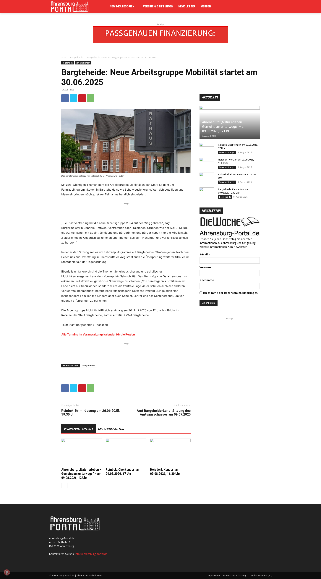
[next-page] (69, 485)
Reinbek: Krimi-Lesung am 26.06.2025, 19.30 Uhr (90, 412)
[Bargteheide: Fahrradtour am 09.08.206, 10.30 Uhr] (207, 193)
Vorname (206, 267)
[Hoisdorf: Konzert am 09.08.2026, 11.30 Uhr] (170, 452)
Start (63, 57)
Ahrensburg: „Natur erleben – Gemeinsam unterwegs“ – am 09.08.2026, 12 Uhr (81, 474)
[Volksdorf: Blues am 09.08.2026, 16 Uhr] (207, 178)
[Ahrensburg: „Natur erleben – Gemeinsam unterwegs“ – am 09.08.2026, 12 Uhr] (81, 452)
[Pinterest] (82, 98)
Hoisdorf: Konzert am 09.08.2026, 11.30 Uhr (165, 472)
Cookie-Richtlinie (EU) (261, 575)
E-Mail (205, 254)
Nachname (207, 280)
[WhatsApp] (90, 98)
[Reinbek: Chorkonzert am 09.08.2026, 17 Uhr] (126, 452)
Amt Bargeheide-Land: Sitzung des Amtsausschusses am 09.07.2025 (164, 412)
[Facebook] (65, 98)
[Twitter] (73, 98)
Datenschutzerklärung (234, 575)
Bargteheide (76, 57)
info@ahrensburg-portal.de (91, 554)
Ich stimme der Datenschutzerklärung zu (230, 293)
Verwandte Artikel (78, 429)
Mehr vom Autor (111, 429)
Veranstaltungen (83, 62)
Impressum (214, 575)
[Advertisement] (125, 211)
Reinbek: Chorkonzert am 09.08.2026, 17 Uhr (123, 472)
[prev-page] (63, 485)
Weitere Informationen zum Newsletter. (223, 247)
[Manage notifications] (7, 572)
